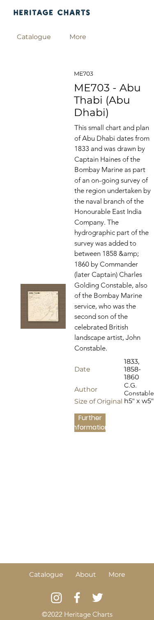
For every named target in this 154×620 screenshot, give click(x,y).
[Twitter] (97, 597)
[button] (34, 37)
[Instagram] (56, 597)
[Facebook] (77, 597)
